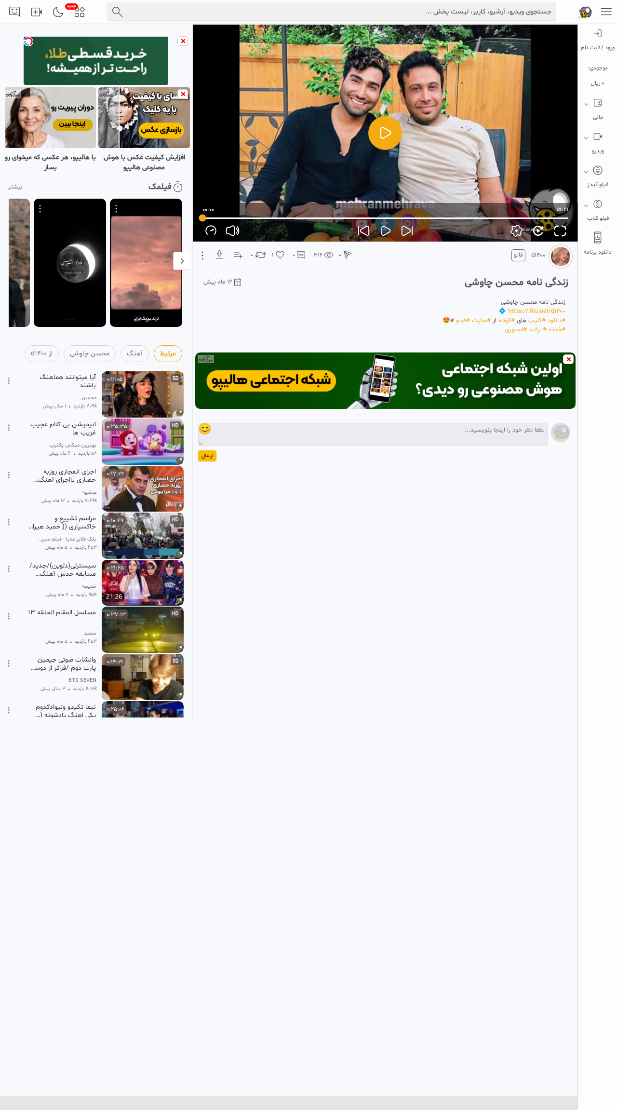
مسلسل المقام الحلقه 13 (62, 613)
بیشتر (15, 187)
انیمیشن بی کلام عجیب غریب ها (63, 428)
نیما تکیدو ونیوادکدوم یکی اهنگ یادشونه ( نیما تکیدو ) (66, 711)
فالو (518, 255)
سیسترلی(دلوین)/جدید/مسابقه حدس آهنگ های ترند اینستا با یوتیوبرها (62, 570)
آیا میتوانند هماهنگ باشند (68, 381)
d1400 (538, 255)
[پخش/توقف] (385, 133)
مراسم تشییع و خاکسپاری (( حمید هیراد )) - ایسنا (62, 522)
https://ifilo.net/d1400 (536, 311)
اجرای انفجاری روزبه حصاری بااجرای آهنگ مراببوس (67, 476)
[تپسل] (28, 41)
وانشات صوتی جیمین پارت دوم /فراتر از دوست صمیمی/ (62, 664)
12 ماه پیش (217, 282)
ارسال (207, 456)
